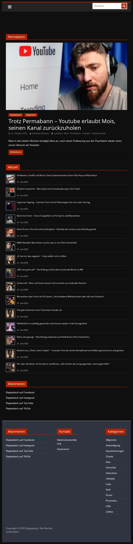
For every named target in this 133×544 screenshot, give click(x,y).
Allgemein (31, 115)
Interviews (111, 473)
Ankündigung (113, 445)
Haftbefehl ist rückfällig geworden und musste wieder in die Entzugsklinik (52, 323)
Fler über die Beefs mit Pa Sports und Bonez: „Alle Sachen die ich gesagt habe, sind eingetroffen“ (63, 363)
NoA (108, 489)
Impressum (63, 449)
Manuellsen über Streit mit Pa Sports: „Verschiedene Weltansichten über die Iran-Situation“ (60, 296)
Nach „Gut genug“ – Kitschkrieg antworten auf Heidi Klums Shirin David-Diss (53, 336)
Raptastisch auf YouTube (19, 403)
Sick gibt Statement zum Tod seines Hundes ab (39, 310)
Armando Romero (40, 133)
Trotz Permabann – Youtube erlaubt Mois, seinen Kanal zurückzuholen (61, 124)
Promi (109, 495)
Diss (108, 462)
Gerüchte (111, 467)
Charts (109, 456)
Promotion (111, 500)
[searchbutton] (124, 6)
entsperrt (58, 133)
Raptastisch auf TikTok (18, 408)
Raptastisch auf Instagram (20, 397)
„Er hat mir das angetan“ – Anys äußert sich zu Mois (41, 256)
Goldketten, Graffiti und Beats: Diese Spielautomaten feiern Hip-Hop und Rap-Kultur (57, 175)
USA (108, 506)
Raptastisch (15, 115)
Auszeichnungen (115, 451)
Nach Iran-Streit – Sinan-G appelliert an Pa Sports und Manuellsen (48, 215)
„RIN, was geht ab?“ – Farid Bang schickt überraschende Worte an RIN (50, 269)
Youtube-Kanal (98, 133)
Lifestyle (110, 478)
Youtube (86, 133)
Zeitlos (109, 511)
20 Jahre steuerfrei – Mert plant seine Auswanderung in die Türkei (48, 188)
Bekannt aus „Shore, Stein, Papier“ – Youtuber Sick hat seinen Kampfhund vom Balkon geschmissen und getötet (70, 350)
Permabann (75, 133)
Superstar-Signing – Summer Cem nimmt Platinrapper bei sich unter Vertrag (53, 202)
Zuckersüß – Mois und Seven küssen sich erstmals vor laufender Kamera (51, 283)
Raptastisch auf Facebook (20, 392)
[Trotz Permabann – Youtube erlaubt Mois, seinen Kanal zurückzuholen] (66, 44)
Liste (108, 484)
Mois (66, 133)
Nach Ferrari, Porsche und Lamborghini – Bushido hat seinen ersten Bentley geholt (56, 229)
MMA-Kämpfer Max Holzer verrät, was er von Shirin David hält (47, 242)
